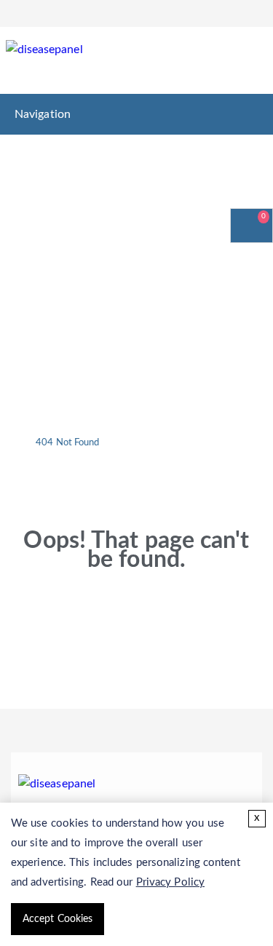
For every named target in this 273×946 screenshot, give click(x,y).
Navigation (43, 114)
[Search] (249, 62)
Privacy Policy (170, 882)
